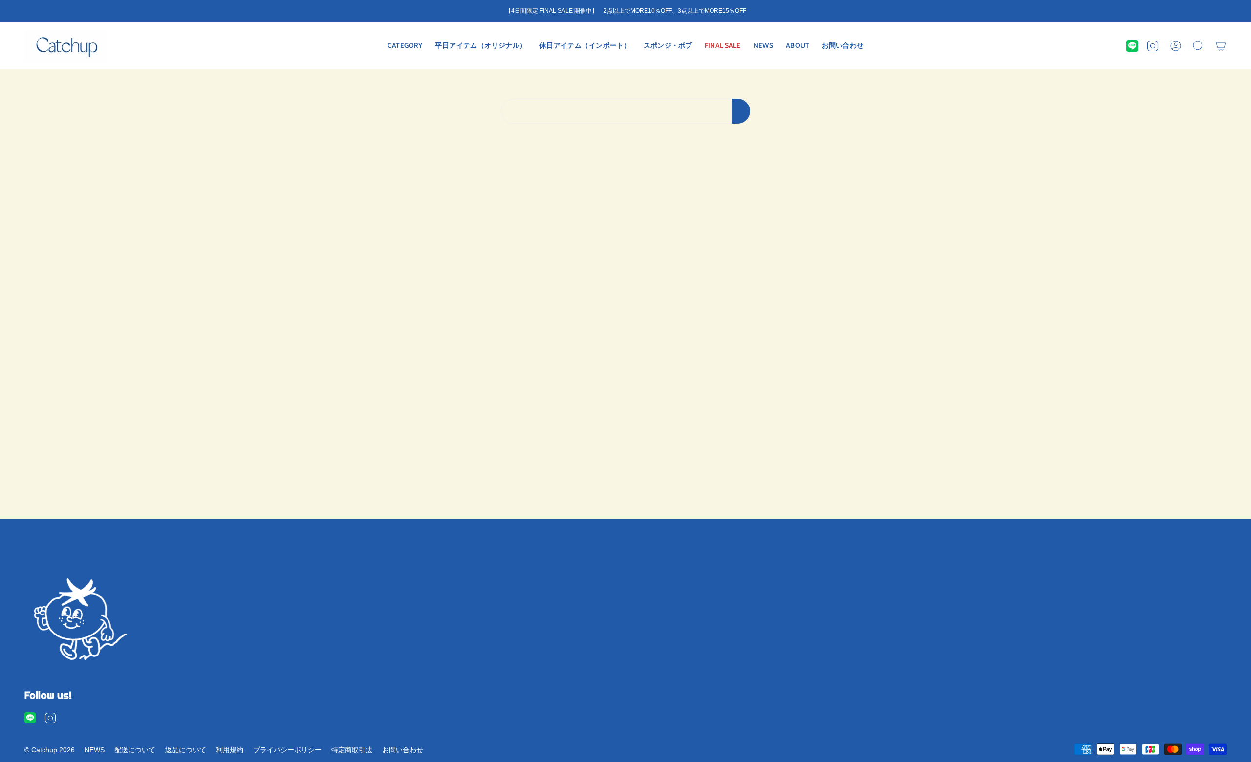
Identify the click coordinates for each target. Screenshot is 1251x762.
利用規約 (229, 750)
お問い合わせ (402, 750)
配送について (134, 750)
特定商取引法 (351, 750)
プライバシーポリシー (287, 750)
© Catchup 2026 (49, 750)
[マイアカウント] (1176, 45)
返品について (185, 750)
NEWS (95, 750)
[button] (405, 45)
